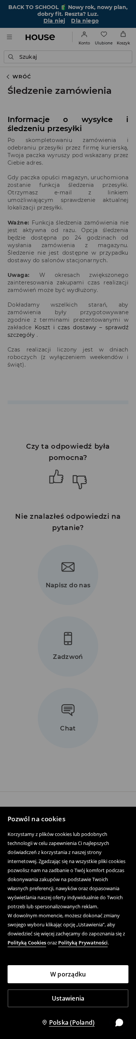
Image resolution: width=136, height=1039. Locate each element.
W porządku (68, 974)
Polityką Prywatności (83, 942)
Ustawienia (68, 998)
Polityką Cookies (27, 942)
